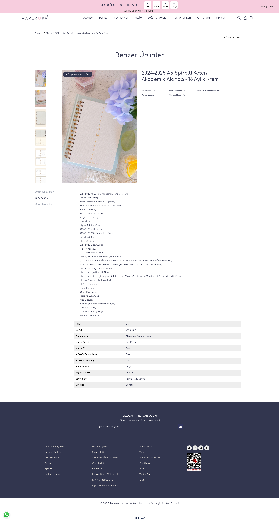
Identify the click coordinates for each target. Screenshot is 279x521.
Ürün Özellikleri (44, 192)
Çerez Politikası (99, 463)
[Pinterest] (200, 447)
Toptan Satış (146, 474)
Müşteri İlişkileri (100, 447)
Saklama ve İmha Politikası (105, 458)
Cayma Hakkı (98, 469)
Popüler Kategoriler (54, 447)
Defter (48, 463)
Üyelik (142, 480)
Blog (142, 469)
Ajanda (48, 469)
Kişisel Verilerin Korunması (105, 486)
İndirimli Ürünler (53, 474)
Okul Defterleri (52, 458)
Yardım (143, 452)
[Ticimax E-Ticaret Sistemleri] (139, 518)
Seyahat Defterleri (54, 452)
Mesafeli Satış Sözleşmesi (105, 474)
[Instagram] (195, 447)
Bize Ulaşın (145, 463)
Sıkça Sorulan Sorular (150, 458)
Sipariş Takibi (266, 7)
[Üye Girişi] (245, 18)
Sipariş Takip (98, 452)
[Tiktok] (189, 447)
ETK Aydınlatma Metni (103, 480)
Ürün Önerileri (44, 204)
